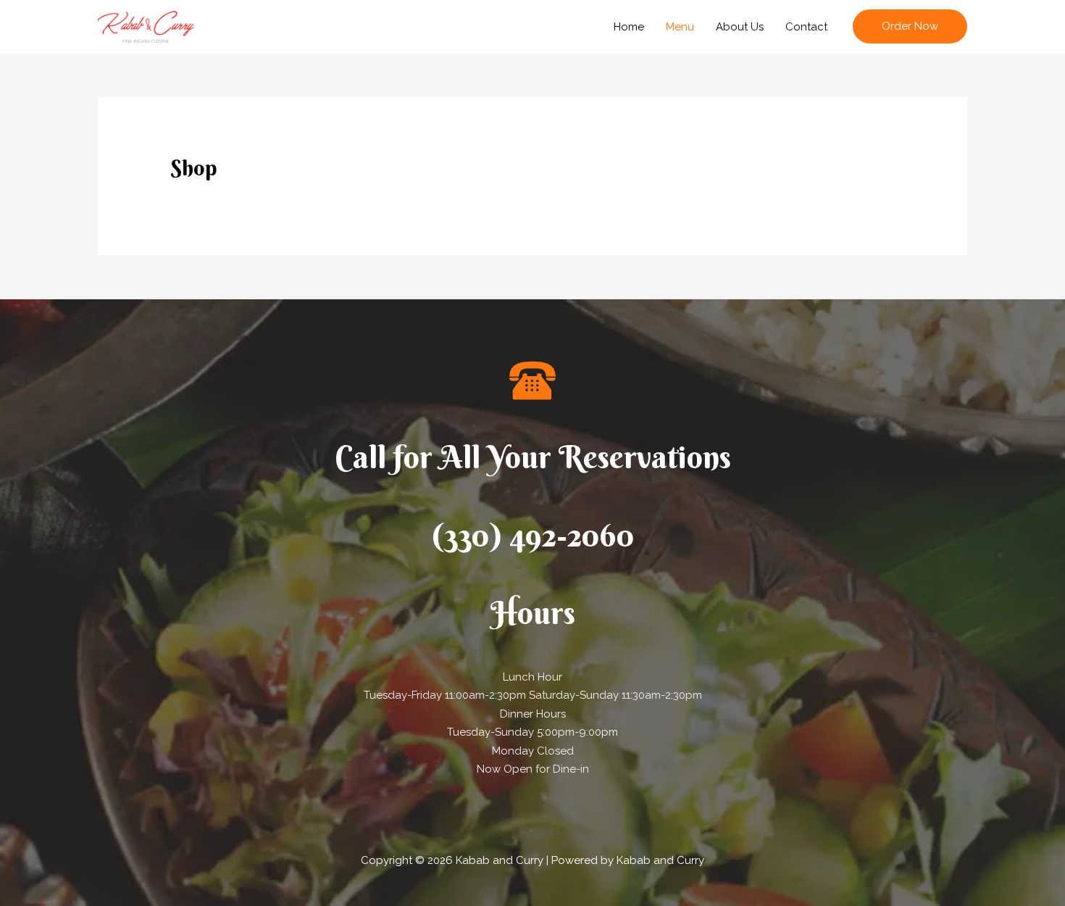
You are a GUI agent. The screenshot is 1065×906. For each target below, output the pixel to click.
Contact (806, 26)
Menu (680, 26)
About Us (740, 26)
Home (629, 26)
